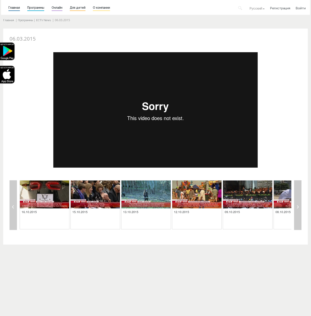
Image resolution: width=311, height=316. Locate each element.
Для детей (77, 7)
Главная (14, 7)
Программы (35, 7)
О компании (101, 7)
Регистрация (280, 7)
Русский (255, 8)
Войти (301, 7)
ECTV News (43, 20)
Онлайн (57, 7)
